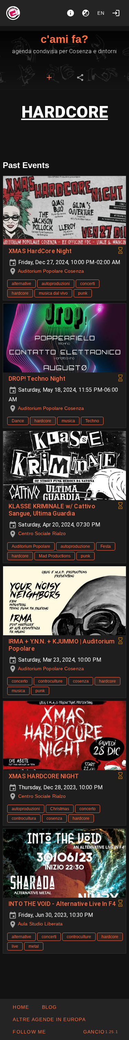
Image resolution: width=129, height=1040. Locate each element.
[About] (70, 13)
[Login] (115, 13)
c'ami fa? (64, 39)
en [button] (101, 13)
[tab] (49, 77)
